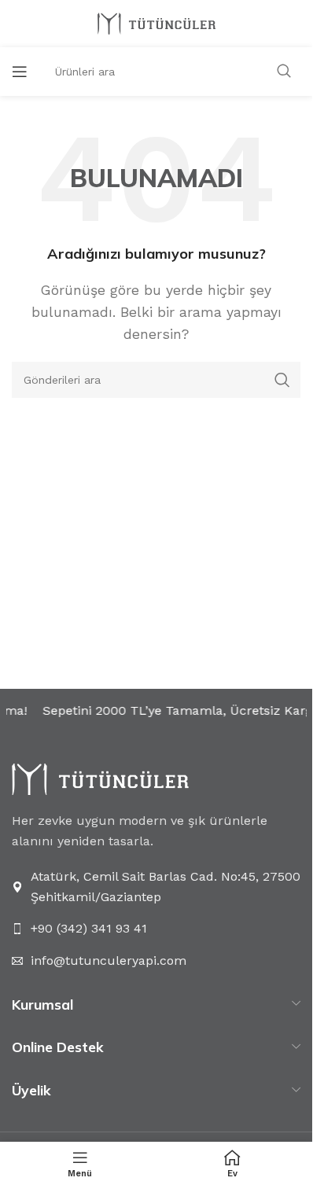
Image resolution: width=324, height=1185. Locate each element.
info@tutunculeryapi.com (108, 960)
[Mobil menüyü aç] (19, 71)
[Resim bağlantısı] (100, 778)
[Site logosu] (156, 22)
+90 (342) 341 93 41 (89, 928)
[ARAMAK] (283, 71)
